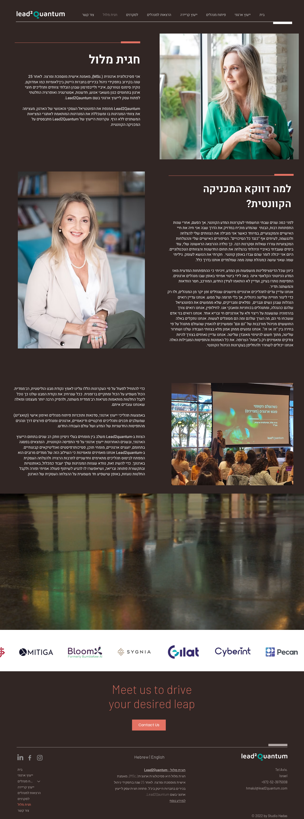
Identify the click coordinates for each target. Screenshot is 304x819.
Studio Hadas (277, 816)
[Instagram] (39, 757)
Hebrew (141, 757)
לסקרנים (23, 798)
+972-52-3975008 (274, 782)
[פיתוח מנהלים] (39, 781)
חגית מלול (24, 804)
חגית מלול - (164, 770)
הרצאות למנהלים (29, 792)
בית (20, 769)
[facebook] (30, 757)
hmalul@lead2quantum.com (266, 788)
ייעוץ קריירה (26, 787)
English (158, 757)
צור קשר (23, 810)
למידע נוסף (177, 801)
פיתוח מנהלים (25, 781)
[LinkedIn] (20, 757)
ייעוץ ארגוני (25, 775)
